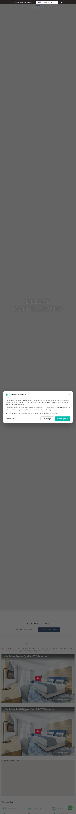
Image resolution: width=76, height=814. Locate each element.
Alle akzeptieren (62, 419)
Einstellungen (47, 419)
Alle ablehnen (10, 418)
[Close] (61, 2)
